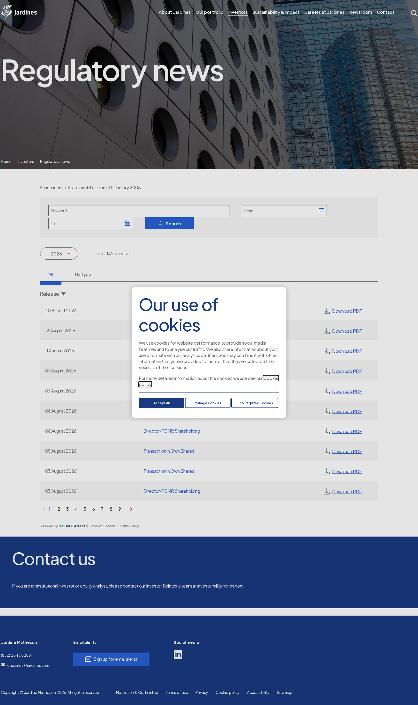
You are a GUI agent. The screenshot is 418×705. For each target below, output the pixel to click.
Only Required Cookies (255, 403)
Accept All (162, 403)
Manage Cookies (207, 403)
